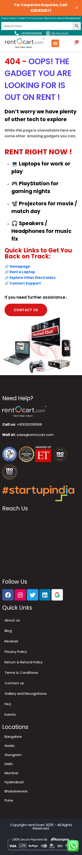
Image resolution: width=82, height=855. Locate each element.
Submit (15, 481)
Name (13, 390)
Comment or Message (23, 428)
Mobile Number (20, 409)
